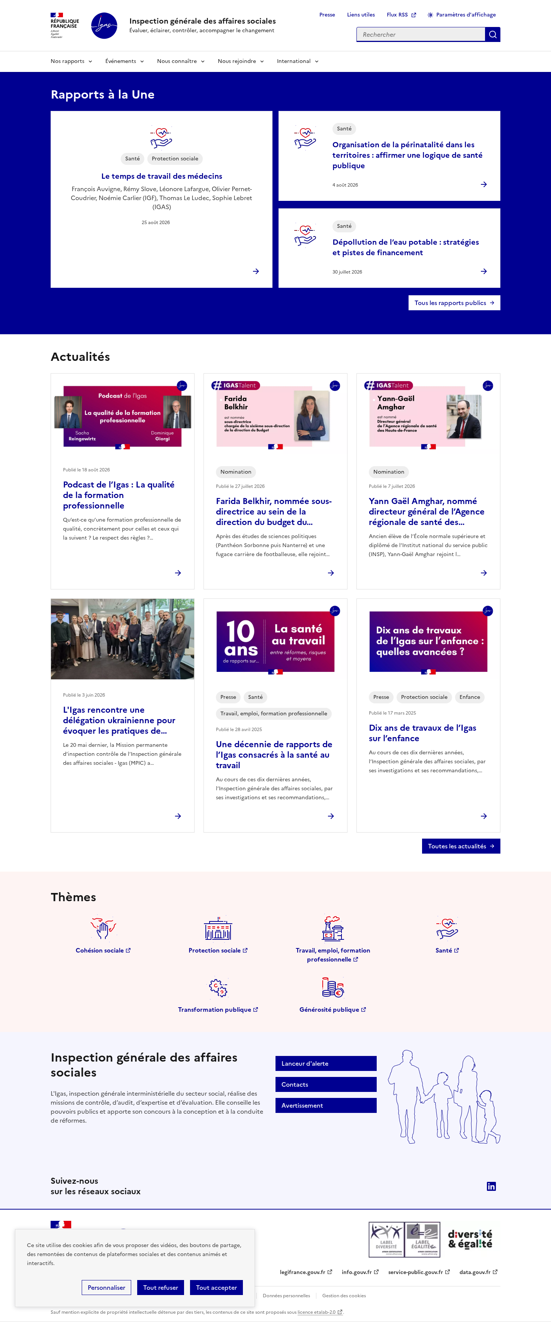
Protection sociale (215, 950)
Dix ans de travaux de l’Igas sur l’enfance (422, 733)
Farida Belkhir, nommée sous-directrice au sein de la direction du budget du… (274, 511)
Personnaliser (106, 1287)
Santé (444, 950)
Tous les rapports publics (450, 302)
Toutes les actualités (457, 846)
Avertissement (302, 1105)
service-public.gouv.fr (415, 1272)
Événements (120, 61)
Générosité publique (329, 1009)
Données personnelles (286, 1295)
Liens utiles (361, 15)
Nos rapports (67, 61)
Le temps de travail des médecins (161, 176)
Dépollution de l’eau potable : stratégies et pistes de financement (405, 247)
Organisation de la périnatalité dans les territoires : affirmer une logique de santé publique (407, 155)
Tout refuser (160, 1287)
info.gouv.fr (357, 1272)
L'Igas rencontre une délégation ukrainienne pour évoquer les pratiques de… (119, 720)
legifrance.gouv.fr (302, 1272)
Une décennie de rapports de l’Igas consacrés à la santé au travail (274, 755)
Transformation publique (214, 1009)
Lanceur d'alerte (304, 1063)
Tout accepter (216, 1287)
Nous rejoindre (237, 61)
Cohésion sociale (100, 950)
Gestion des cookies (344, 1295)
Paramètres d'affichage (466, 15)
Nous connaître (177, 61)
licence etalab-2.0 (316, 1312)
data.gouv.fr (475, 1272)
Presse (327, 15)
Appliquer (492, 34)
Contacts (294, 1084)
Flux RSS (397, 15)
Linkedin (491, 1186)
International (294, 61)
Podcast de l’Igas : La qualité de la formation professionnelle (119, 495)
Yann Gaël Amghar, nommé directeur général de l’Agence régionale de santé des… (427, 511)
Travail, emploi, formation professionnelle (333, 955)
